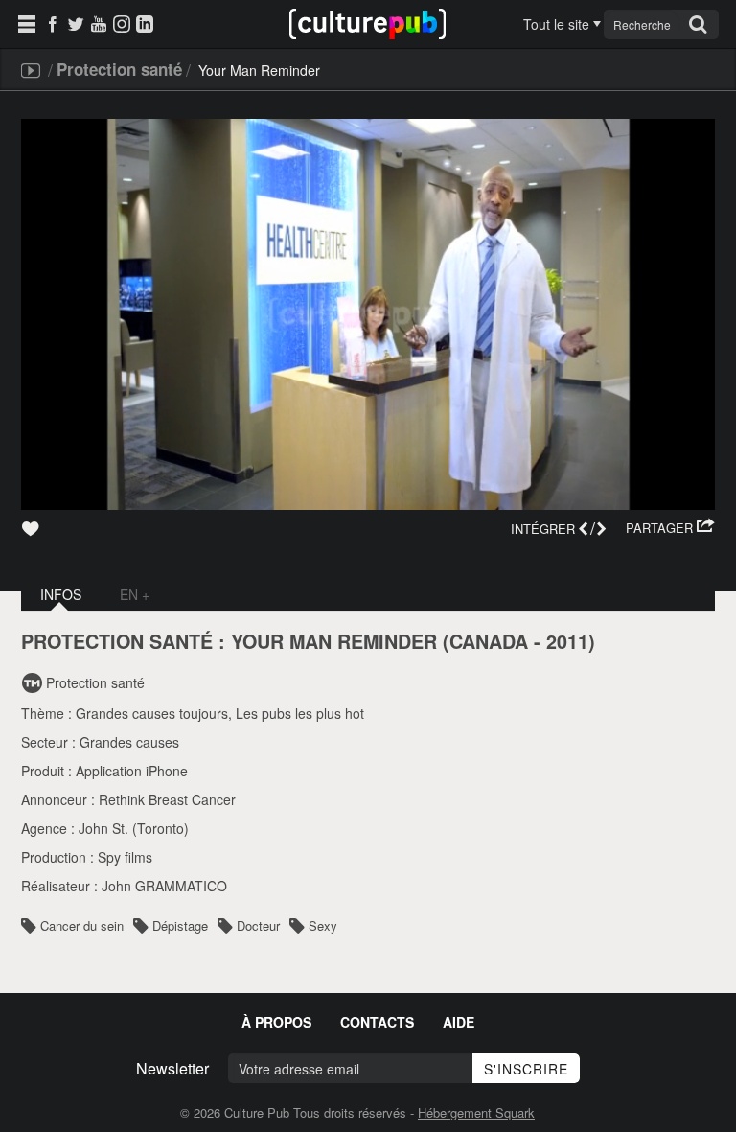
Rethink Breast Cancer (167, 799)
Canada (488, 641)
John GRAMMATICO (164, 885)
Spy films (125, 856)
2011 (567, 641)
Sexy (323, 925)
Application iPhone (132, 770)
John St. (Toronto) (134, 828)
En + (135, 594)
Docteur (258, 925)
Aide (458, 1021)
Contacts (377, 1021)
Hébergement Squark (476, 1112)
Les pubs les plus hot (300, 713)
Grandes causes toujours (152, 713)
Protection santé (119, 69)
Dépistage (180, 925)
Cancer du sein (82, 925)
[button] (670, 528)
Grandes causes (129, 741)
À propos (276, 1021)
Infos (60, 594)
